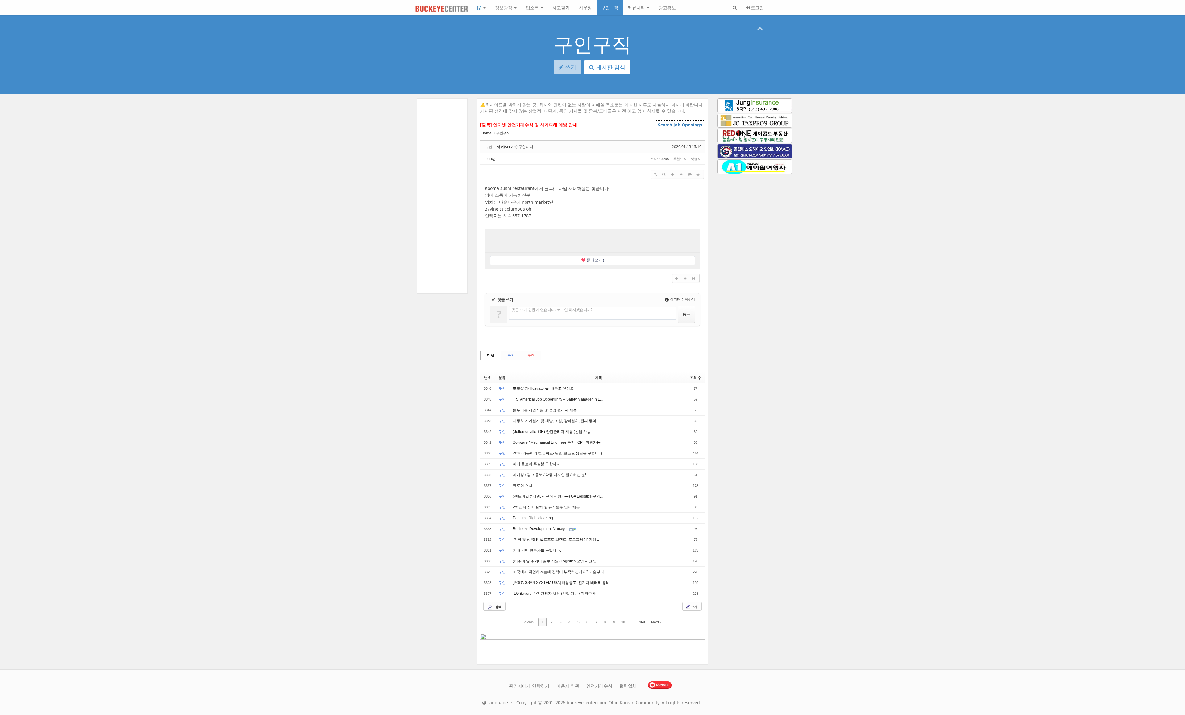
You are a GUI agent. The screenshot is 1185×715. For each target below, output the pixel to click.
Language (497, 702)
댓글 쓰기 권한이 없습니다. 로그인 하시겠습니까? (551, 309)
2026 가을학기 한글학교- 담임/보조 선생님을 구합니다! (558, 453)
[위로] (672, 174)
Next (655, 622)
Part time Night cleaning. (533, 518)
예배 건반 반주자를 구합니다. (537, 550)
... (632, 622)
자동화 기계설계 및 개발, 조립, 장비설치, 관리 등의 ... (556, 421)
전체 (490, 355)
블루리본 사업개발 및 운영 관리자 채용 (545, 410)
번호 (487, 378)
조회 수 (695, 378)
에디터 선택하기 (682, 299)
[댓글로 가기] (689, 174)
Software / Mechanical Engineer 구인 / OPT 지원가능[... (558, 442)
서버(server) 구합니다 (515, 146)
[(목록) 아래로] (681, 174)
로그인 (757, 7)
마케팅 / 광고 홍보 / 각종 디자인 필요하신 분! (549, 475)
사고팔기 (561, 7)
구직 (531, 355)
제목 (598, 378)
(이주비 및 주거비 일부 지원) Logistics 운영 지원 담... (556, 561)
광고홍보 (667, 7)
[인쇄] (698, 174)
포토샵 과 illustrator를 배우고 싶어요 (543, 388)
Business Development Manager (541, 529)
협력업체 (628, 686)
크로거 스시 (522, 485)
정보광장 (504, 7)
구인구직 (609, 7)
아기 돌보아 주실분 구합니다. (537, 464)
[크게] (655, 174)
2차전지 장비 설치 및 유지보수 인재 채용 (546, 507)
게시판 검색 (609, 67)
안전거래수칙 (599, 686)
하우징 (585, 7)
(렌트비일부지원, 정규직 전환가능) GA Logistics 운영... (558, 496)
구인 (511, 355)
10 (623, 622)
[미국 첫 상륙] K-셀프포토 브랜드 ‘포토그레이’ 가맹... (556, 539)
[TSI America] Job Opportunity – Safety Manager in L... (558, 399)
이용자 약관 (568, 686)
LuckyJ (490, 158)
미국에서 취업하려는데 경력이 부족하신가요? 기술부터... (560, 572)
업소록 (533, 7)
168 (642, 622)
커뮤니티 (637, 7)
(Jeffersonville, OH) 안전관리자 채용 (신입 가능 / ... (554, 431)
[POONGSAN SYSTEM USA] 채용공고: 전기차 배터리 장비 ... (563, 583)
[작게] (663, 174)
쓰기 (693, 606)
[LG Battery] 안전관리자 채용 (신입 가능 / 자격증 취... (556, 593)
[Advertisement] (592, 240)
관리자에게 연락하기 (530, 686)
